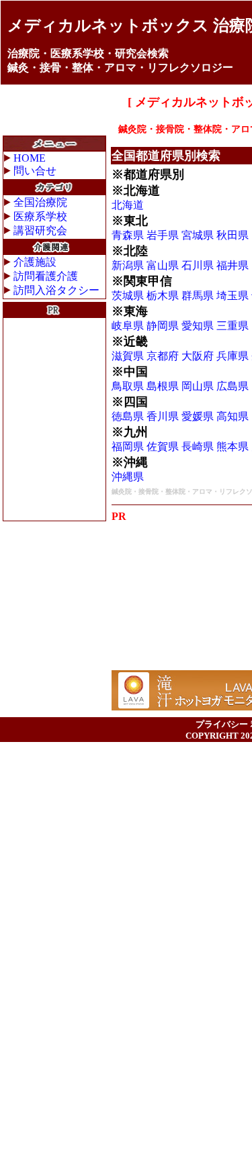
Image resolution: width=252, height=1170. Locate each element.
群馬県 (197, 295)
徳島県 (128, 416)
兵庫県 (232, 356)
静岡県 (162, 325)
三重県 (232, 325)
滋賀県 (128, 356)
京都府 (162, 356)
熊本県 (232, 446)
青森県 (128, 235)
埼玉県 (232, 295)
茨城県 (128, 295)
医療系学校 (40, 216)
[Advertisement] (54, 419)
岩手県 (162, 235)
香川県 (162, 416)
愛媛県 (197, 416)
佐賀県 (162, 446)
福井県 (232, 265)
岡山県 (197, 386)
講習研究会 (40, 230)
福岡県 (128, 446)
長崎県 (197, 446)
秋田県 (232, 235)
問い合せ (34, 170)
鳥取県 (128, 386)
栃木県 (162, 295)
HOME (29, 158)
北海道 (128, 205)
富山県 (162, 265)
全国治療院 (40, 202)
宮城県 (197, 235)
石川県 (197, 265)
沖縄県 (128, 476)
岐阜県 (128, 325)
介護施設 (34, 262)
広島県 (232, 386)
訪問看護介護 (45, 276)
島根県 (162, 386)
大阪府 (197, 356)
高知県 (232, 416)
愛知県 (197, 325)
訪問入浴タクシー (56, 290)
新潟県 (128, 265)
